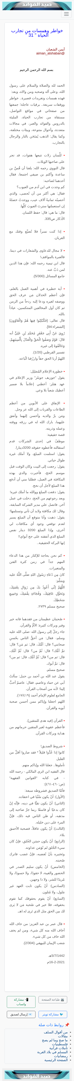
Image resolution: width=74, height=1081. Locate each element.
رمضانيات (61, 1056)
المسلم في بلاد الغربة (52, 1052)
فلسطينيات (60, 1044)
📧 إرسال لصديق (21, 1014)
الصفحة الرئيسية (56, 1060)
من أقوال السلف (56, 1032)
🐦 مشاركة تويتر (52, 1014)
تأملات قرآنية (58, 1048)
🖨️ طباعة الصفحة (53, 999)
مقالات (63, 1036)
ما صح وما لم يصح (55, 1040)
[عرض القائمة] (66, 14)
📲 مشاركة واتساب (21, 1002)
